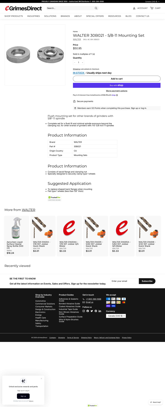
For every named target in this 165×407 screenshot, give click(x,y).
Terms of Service (73, 337)
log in (143, 108)
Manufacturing (41, 320)
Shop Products (13, 16)
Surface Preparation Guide (70, 317)
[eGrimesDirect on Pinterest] (96, 311)
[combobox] (72, 8)
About (78, 16)
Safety (38, 323)
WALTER (77, 39)
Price (75, 45)
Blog (128, 16)
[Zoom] (35, 55)
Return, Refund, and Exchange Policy (107, 337)
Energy (38, 315)
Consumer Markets (43, 306)
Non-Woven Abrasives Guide (69, 313)
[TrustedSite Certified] (54, 198)
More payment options (116, 91)
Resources (114, 16)
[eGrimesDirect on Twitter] (92, 311)
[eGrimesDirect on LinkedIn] (100, 311)
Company (52, 337)
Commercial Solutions (45, 304)
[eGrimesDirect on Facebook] (88, 311)
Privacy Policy (126, 337)
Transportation (41, 326)
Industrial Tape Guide (68, 309)
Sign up (134, 108)
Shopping (61, 337)
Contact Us (142, 16)
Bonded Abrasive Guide (69, 304)
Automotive (40, 301)
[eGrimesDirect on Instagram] (83, 311)
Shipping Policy (86, 337)
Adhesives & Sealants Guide (68, 300)
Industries (33, 16)
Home (75, 31)
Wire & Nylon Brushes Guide (68, 320)
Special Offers (95, 16)
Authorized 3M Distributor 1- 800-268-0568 (86, 1)
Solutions (50, 16)
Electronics (40, 312)
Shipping (76, 69)
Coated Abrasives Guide (69, 306)
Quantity (77, 58)
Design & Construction (45, 309)
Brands (65, 16)
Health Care (40, 318)
